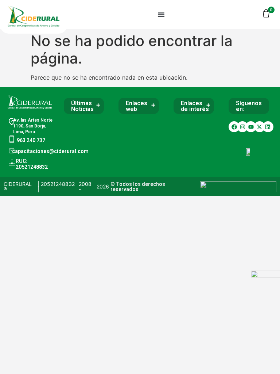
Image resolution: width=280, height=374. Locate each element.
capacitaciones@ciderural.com (50, 151)
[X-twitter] (259, 126)
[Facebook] (234, 126)
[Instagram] (242, 126)
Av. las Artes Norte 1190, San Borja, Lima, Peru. (32, 126)
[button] (161, 14)
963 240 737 (31, 140)
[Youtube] (250, 126)
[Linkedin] (267, 126)
